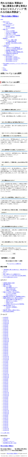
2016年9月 (5, 379)
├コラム (8, 308)
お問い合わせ (9, 23)
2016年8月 (5, 380)
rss (3, 67)
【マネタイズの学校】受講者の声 (14, 49)
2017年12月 (6, 356)
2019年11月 (6, 322)
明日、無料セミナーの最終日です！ (12, 274)
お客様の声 (6, 46)
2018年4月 (5, 350)
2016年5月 (5, 385)
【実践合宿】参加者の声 (12, 53)
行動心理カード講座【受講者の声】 (14, 52)
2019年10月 (6, 323)
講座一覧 (5, 29)
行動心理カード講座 (11, 34)
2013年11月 (6, 430)
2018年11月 (6, 340)
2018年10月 (6, 341)
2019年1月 (5, 337)
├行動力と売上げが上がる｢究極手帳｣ (15, 304)
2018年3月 (5, 352)
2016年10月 (6, 377)
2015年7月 (5, 400)
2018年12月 (6, 338)
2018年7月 (5, 346)
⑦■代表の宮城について (9, 305)
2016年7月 (5, 382)
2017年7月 (5, 364)
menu (2, 19)
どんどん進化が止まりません (10, 277)
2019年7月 (5, 328)
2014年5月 (5, 421)
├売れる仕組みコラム (11, 295)
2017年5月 (5, 367)
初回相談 (8, 26)
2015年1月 (5, 409)
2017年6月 (5, 365)
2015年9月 (5, 397)
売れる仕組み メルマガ (11, 61)
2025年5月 (5, 319)
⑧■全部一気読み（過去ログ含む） (11, 310)
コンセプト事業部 (10, 28)
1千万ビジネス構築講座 (11, 32)
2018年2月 (5, 353)
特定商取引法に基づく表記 (9, 443)
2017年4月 (5, 368)
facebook (5, 70)
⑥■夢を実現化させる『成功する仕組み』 (13, 298)
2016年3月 (5, 388)
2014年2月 (5, 425)
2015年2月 (5, 407)
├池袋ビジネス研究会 (11, 290)
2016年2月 (5, 389)
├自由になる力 (9, 302)
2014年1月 (5, 427)
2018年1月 (5, 355)
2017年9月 (5, 361)
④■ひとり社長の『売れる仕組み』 (11, 292)
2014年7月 (5, 418)
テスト (4, 272)
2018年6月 (5, 347)
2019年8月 (5, 326)
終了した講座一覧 (10, 37)
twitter (4, 69)
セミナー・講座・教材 (11, 40)
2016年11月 (6, 376)
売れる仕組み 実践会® (7, 446)
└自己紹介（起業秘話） (12, 307)
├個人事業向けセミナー (12, 287)
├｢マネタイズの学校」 (11, 293)
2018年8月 (5, 344)
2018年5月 (5, 349)
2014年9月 (5, 415)
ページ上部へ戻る (5, 432)
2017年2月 (5, 371)
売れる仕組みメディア (8, 55)
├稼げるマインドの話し (12, 301)
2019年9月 (5, 325)
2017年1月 (5, 373)
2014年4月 (5, 422)
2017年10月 (6, 359)
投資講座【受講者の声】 (12, 50)
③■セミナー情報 (7, 286)
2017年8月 (5, 362)
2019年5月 (5, 331)
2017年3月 (5, 370)
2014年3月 (5, 424)
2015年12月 (6, 392)
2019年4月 (5, 332)
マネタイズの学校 (10, 31)
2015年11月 (6, 394)
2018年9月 (5, 343)
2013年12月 (6, 428)
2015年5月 (5, 403)
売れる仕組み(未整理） (9, 311)
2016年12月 (6, 374)
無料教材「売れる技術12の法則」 (14, 43)
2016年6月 (5, 383)
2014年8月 (5, 416)
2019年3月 (5, 334)
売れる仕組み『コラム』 (12, 56)
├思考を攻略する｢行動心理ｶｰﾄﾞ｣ (14, 299)
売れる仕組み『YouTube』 (12, 59)
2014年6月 (5, 419)
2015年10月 (6, 395)
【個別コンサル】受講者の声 (13, 47)
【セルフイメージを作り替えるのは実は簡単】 (14, 275)
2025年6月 (5, 317)
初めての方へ (6, 21)
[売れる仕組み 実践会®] (10, 16)
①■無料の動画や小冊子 (9, 283)
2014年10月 (6, 413)
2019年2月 (5, 335)
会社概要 (5, 440)
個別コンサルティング (8, 25)
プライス (8, 44)
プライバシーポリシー (8, 441)
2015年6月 (5, 401)
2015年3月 (5, 406)
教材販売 (5, 38)
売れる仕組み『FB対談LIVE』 (13, 58)
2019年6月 (5, 329)
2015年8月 (5, 398)
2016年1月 (5, 391)
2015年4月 (5, 404)
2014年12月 (6, 410)
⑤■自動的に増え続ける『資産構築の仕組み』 (14, 296)
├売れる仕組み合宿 (10, 289)
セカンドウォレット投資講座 (13, 35)
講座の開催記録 (12, 41)
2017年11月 (6, 358)
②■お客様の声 (6, 284)
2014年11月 (6, 412)
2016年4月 (5, 386)
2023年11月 (6, 320)
